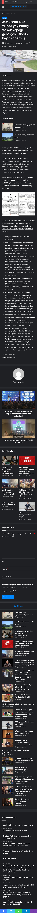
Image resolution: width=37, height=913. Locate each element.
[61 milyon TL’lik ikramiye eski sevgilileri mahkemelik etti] (10, 460)
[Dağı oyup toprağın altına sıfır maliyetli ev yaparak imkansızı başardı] (7, 780)
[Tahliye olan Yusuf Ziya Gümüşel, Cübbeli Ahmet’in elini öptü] (27, 483)
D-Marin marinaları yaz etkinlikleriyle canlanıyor (24, 759)
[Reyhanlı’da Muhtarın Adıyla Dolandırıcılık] (7, 698)
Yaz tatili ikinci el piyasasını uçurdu (21, 769)
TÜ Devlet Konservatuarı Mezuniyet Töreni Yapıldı (24, 732)
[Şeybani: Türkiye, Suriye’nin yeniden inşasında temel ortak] (7, 743)
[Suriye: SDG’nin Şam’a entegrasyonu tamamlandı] (7, 802)
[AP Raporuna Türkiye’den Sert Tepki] (27, 506)
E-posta (5, 569)
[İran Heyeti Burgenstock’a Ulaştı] (7, 137)
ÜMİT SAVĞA (8, 43)
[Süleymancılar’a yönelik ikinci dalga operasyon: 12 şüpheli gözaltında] (27, 460)
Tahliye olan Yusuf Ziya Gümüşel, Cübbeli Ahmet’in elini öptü (26, 493)
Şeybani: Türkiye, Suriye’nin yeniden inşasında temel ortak (23, 742)
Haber (13, 14)
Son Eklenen (18, 606)
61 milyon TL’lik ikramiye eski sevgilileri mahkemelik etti (8, 470)
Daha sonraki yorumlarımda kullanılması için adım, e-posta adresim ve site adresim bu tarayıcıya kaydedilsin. (17, 588)
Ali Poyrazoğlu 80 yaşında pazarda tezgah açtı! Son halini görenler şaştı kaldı (24, 662)
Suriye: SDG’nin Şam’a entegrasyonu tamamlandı (23, 801)
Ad (3, 561)
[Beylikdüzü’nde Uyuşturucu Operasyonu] (7, 127)
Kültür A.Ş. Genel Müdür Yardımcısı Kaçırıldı (8, 505)
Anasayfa (6, 14)
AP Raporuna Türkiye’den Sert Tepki (25, 515)
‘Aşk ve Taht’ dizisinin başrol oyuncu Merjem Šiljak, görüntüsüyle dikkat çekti (23, 790)
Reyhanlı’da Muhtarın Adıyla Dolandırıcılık (23, 696)
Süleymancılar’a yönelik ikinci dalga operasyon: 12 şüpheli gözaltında (26, 470)
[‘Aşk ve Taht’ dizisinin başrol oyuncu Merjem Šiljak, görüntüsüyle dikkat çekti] (7, 790)
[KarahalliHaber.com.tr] (18, 6)
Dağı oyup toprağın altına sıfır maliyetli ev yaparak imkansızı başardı (24, 779)
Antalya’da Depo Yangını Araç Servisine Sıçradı (8, 492)
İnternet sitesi (6, 577)
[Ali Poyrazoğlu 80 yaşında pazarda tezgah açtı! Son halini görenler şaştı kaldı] (7, 663)
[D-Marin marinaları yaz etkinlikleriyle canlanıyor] (7, 761)
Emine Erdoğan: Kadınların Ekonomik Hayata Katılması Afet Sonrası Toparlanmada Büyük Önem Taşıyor (24, 674)
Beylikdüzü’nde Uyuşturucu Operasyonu (24, 614)
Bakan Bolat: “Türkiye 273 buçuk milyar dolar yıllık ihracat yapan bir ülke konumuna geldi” (24, 713)
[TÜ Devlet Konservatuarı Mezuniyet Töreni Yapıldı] (7, 734)
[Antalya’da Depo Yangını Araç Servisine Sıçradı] (10, 483)
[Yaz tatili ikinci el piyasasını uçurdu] (7, 770)
